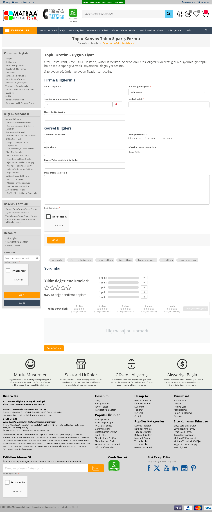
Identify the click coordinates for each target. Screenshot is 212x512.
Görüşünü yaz (54, 348)
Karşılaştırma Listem (17, 241)
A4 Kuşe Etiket (102, 419)
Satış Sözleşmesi (142, 403)
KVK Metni (10, 72)
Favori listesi (13, 245)
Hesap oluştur (102, 403)
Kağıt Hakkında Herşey (185, 444)
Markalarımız (180, 409)
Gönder (56, 240)
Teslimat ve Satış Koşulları (17, 86)
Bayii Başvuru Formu (15, 99)
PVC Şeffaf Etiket (103, 425)
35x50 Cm (136, 138)
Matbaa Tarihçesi (15, 179)
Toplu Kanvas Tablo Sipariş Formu (21, 216)
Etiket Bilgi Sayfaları (14, 152)
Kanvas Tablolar (142, 425)
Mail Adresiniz (136, 99)
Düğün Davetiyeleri (14, 139)
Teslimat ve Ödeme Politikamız (19, 89)
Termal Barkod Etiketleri (107, 444)
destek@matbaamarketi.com (37, 415)
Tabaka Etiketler (142, 431)
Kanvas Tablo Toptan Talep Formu (21, 209)
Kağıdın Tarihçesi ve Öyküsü (20, 169)
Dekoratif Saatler (143, 434)
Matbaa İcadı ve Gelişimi (18, 186)
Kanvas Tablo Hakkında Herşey (21, 135)
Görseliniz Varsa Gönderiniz (142, 147)
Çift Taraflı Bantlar (104, 447)
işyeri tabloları (125, 260)
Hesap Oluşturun (143, 400)
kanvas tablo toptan (146, 260)
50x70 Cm (151, 138)
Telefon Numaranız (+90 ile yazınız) (61, 99)
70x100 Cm (167, 138)
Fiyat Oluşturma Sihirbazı (17, 212)
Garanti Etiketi (102, 428)
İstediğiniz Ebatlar (138, 134)
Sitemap (178, 416)
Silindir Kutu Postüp (105, 438)
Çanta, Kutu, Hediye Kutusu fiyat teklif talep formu (20, 221)
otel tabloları (167, 260)
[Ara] (169, 14)
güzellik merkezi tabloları (80, 260)
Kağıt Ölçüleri (13, 172)
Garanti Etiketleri (143, 447)
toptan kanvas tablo (187, 260)
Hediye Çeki (180, 406)
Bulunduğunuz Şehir (139, 86)
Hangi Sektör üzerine (54, 112)
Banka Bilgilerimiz (183, 412)
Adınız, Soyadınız (52, 86)
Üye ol (21, 302)
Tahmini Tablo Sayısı (54, 134)
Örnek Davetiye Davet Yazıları (20, 148)
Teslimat (138, 409)
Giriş (21, 295)
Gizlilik (8, 96)
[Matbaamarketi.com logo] (20, 15)
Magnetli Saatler (142, 438)
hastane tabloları (105, 260)
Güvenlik (9, 92)
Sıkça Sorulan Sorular (15, 79)
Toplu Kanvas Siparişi (185, 434)
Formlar (95, 43)
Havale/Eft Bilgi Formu (15, 68)
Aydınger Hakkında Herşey (19, 165)
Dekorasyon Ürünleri (15, 132)
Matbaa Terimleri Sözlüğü (18, 182)
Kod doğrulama (11, 262)
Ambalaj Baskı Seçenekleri (19, 122)
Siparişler (12, 238)
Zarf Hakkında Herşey (15, 189)
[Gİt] (37, 258)
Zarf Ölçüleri (180, 447)
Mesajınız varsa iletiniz (55, 172)
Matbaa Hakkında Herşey (17, 176)
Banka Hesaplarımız (14, 65)
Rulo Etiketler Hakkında (18, 155)
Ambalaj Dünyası (13, 119)
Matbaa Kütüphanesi (185, 438)
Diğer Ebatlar (50, 147)
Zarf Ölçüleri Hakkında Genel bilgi (22, 193)
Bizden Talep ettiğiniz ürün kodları (61, 160)
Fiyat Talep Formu (183, 431)
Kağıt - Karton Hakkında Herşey (19, 162)
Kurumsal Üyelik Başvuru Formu (20, 103)
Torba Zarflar (141, 441)
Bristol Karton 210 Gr (106, 431)
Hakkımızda (10, 62)
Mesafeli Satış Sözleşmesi (16, 82)
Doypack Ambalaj (143, 428)
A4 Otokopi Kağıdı (104, 422)
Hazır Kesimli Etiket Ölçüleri (19, 159)
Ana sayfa (82, 43)
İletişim (8, 58)
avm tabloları (57, 260)
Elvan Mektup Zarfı (105, 441)
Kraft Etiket (100, 434)
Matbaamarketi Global (15, 75)
